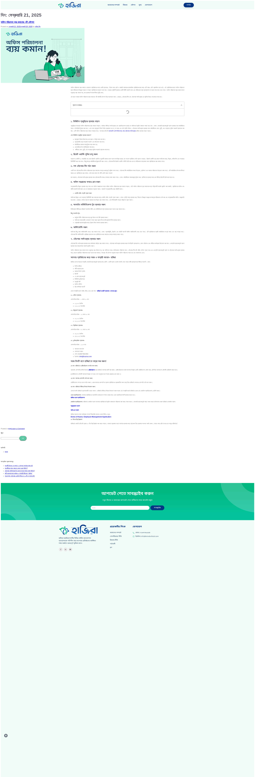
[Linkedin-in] (66, 549)
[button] (181, 105)
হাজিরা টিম (37, 26)
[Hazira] (71, 5)
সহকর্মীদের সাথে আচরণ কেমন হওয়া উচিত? (16, 468)
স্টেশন (133, 5)
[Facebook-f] (61, 549)
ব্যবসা (9, 429)
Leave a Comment (18, 429)
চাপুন (23, 438)
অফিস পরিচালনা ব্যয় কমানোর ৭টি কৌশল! (17, 22)
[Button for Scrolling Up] (6, 735)
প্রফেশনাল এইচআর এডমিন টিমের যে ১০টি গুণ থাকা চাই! (20, 476)
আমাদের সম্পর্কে (114, 5)
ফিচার (125, 5)
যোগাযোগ (148, 5)
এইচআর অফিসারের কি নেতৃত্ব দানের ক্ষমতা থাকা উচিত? (20, 471)
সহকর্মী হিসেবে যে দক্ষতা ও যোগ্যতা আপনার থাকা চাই (19, 466)
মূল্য (140, 5)
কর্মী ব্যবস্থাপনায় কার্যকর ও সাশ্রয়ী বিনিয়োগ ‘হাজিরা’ (18, 473)
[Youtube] (70, 549)
